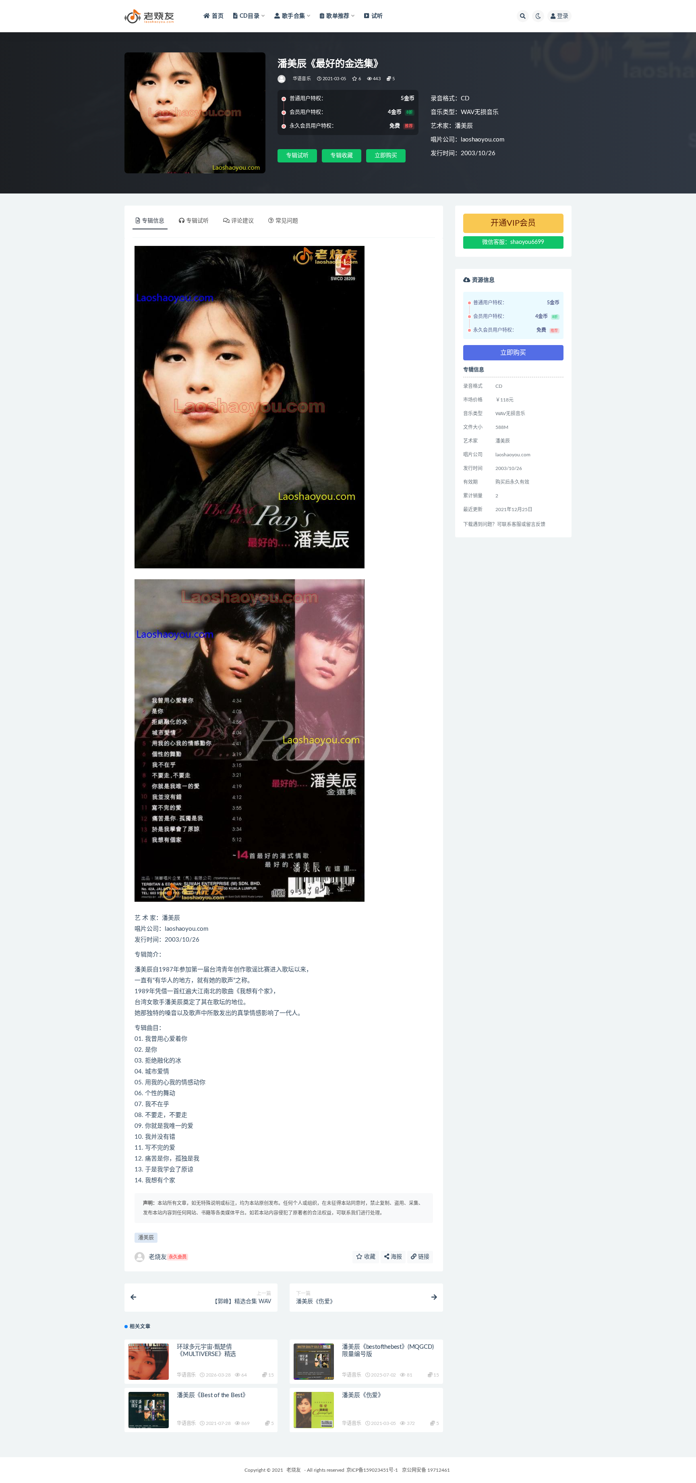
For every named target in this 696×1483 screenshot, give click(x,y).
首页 (217, 16)
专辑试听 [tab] (197, 221)
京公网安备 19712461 (426, 1470)
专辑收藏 (341, 155)
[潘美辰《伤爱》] (314, 1410)
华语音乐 (302, 79)
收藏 (368, 1257)
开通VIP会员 (513, 223)
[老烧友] (282, 79)
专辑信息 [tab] (153, 221)
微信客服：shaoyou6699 (513, 242)
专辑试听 (297, 155)
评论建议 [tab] (242, 221)
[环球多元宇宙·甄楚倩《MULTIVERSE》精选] (148, 1362)
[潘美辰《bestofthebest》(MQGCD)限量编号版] (314, 1362)
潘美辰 (146, 1237)
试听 (377, 16)
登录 (562, 16)
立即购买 (386, 155)
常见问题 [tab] (287, 221)
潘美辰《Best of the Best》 (213, 1395)
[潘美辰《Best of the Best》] (148, 1411)
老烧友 (167, 1257)
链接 (422, 1257)
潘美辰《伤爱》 (363, 1395)
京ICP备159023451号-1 (372, 1470)
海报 (395, 1257)
